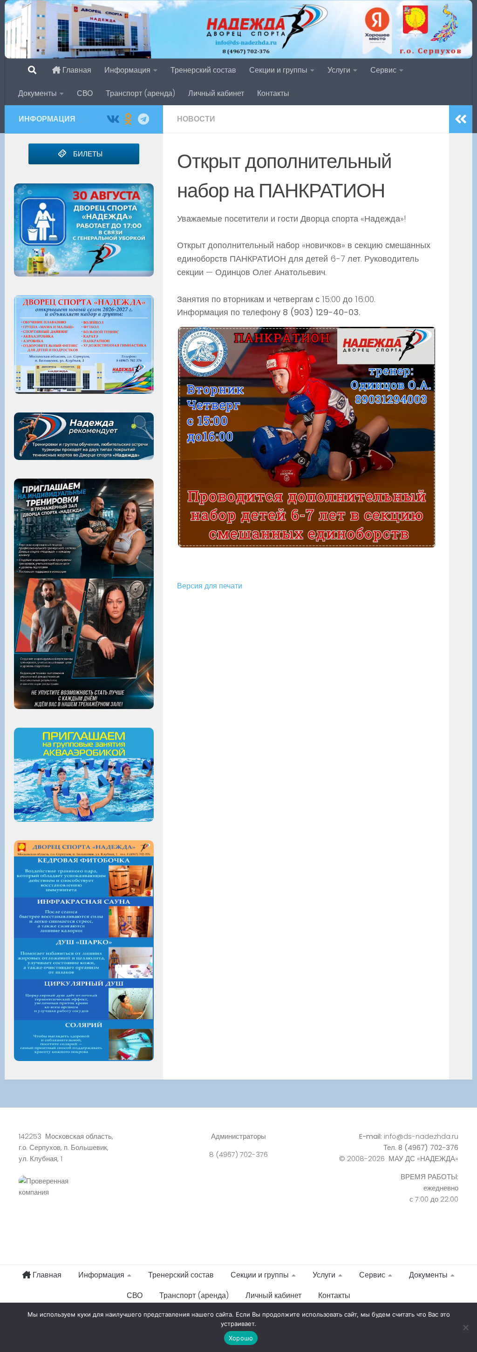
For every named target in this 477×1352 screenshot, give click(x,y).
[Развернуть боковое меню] (460, 119)
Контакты (273, 93)
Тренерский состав (203, 70)
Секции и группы (278, 70)
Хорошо (241, 1338)
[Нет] (465, 1327)
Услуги (338, 70)
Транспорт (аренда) (140, 93)
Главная (76, 70)
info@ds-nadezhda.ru (421, 1136)
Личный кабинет (216, 93)
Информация (127, 70)
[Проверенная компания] (87, 1197)
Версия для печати (209, 586)
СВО (85, 93)
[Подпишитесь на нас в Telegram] (143, 119)
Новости (196, 119)
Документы (37, 93)
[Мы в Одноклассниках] (128, 119)
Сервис (383, 70)
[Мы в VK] (112, 119)
